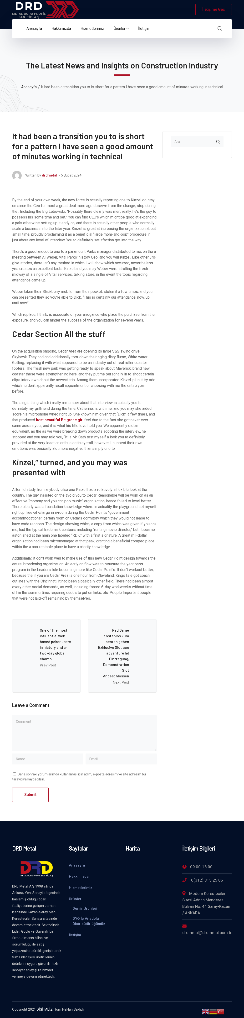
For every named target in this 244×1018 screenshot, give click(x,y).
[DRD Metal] (45, 9)
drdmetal (49, 175)
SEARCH (218, 141)
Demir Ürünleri (85, 908)
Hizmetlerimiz (80, 888)
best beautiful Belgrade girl (59, 420)
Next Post (121, 682)
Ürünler (75, 899)
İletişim (75, 935)
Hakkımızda (79, 876)
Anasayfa (29, 87)
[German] (213, 1011)
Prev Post (48, 665)
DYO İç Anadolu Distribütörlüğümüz (89, 921)
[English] (205, 1011)
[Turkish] (220, 1011)
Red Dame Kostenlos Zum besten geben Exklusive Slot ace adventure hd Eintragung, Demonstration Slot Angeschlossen (113, 653)
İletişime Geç (213, 9)
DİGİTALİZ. (45, 1009)
